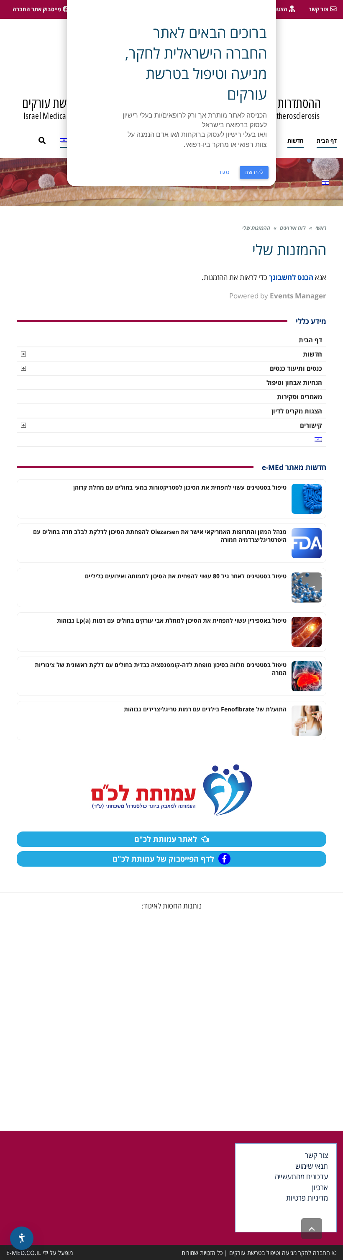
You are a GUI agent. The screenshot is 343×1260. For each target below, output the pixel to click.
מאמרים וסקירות (299, 397)
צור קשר (316, 1155)
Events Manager (298, 295)
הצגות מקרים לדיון (296, 411)
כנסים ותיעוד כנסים (296, 368)
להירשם (254, 172)
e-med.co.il (23, 1253)
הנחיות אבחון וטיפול (294, 382)
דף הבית (310, 340)
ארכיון (320, 1187)
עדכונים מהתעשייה (301, 1176)
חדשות (312, 354)
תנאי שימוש (311, 1166)
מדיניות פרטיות (307, 1198)
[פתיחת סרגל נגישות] (21, 1238)
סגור (224, 172)
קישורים (311, 425)
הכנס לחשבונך (291, 277)
